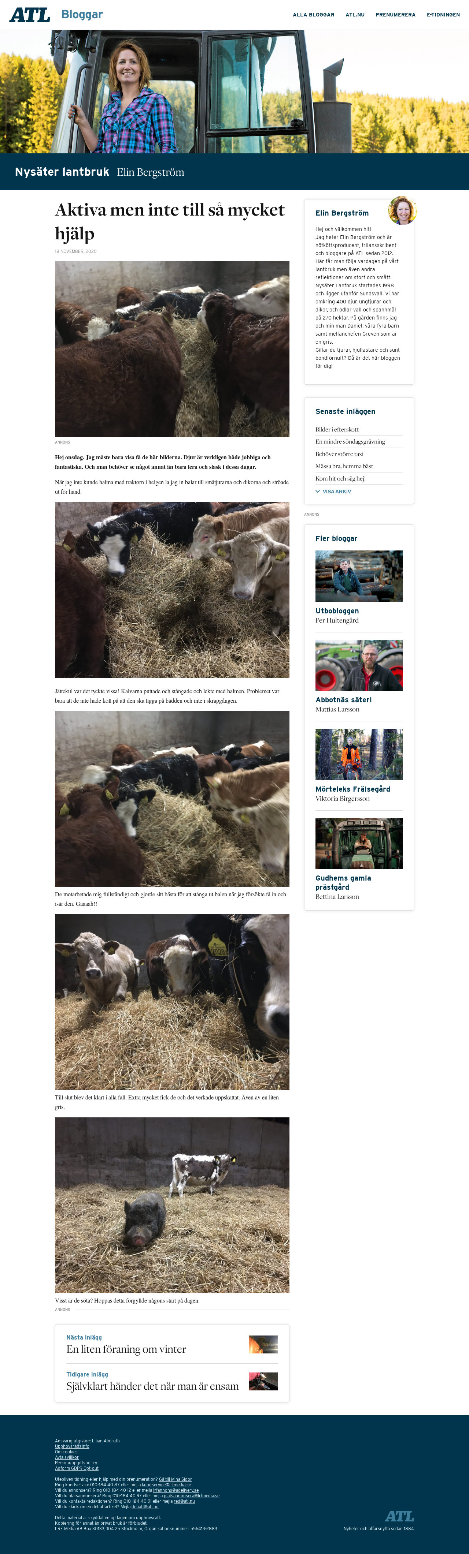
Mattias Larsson (337, 709)
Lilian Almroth (106, 1440)
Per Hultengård (337, 620)
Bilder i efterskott (337, 429)
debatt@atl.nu (145, 1506)
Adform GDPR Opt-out (77, 1468)
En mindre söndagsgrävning (350, 441)
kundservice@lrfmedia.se (166, 1484)
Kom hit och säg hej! (340, 478)
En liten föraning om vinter (126, 1348)
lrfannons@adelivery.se (176, 1490)
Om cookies (66, 1451)
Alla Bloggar (314, 15)
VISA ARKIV (337, 491)
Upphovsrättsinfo (72, 1446)
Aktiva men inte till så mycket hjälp (170, 221)
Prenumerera (396, 15)
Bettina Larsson (337, 896)
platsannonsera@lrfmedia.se (191, 1495)
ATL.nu (355, 15)
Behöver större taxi (339, 454)
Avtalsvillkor (67, 1457)
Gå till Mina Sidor (175, 1479)
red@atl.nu (184, 1501)
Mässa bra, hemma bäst (344, 466)
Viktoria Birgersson (342, 798)
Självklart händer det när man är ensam (152, 1385)
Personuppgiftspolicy (76, 1462)
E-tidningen (443, 15)
